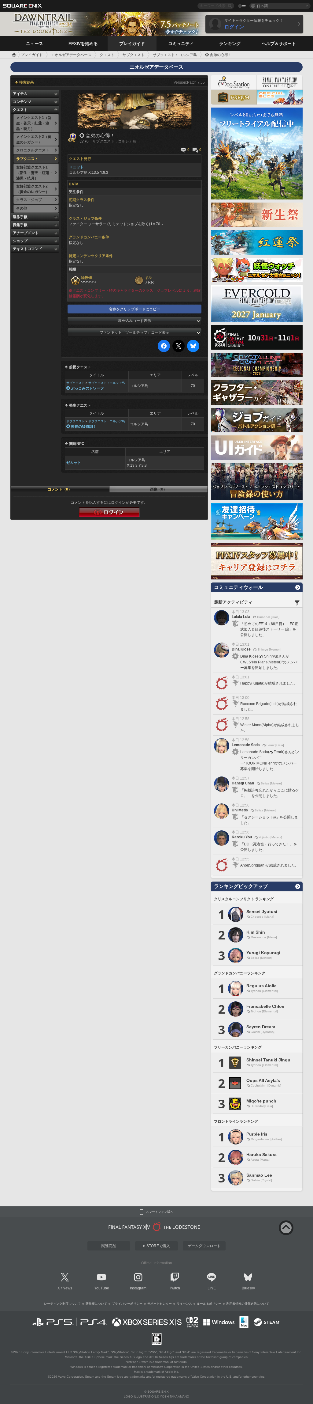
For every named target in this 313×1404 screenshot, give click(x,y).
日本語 (262, 5)
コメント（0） (60, 489)
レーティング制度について (62, 1303)
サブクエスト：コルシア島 (106, 383)
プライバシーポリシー (127, 1303)
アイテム (20, 94)
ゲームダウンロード (204, 1246)
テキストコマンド (27, 249)
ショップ (20, 241)
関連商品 (108, 1246)
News (67, 1288)
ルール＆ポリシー (209, 1303)
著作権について (96, 1303)
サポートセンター (159, 1303)
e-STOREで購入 (156, 1246)
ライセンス (184, 1303)
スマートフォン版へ (159, 1211)
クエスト (20, 110)
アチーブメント (26, 233)
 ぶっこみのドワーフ (85, 388)
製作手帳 (20, 217)
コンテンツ (22, 102)
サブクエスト (75, 383)
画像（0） (158, 489)
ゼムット (73, 463)
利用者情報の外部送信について (247, 1303)
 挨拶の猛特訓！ (81, 426)
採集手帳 (20, 225)
